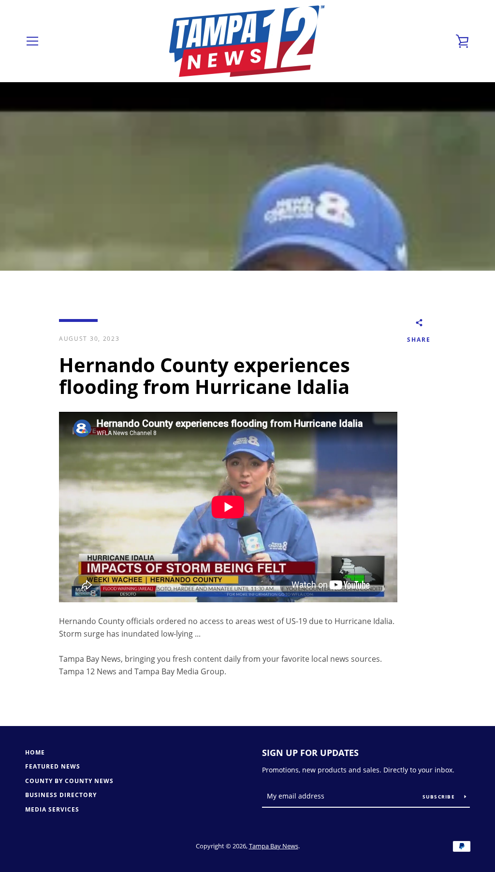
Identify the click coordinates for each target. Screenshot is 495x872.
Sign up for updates (310, 752)
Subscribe (439, 796)
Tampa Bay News (273, 846)
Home (35, 752)
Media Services (52, 809)
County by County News (69, 781)
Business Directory (61, 795)
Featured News (52, 766)
